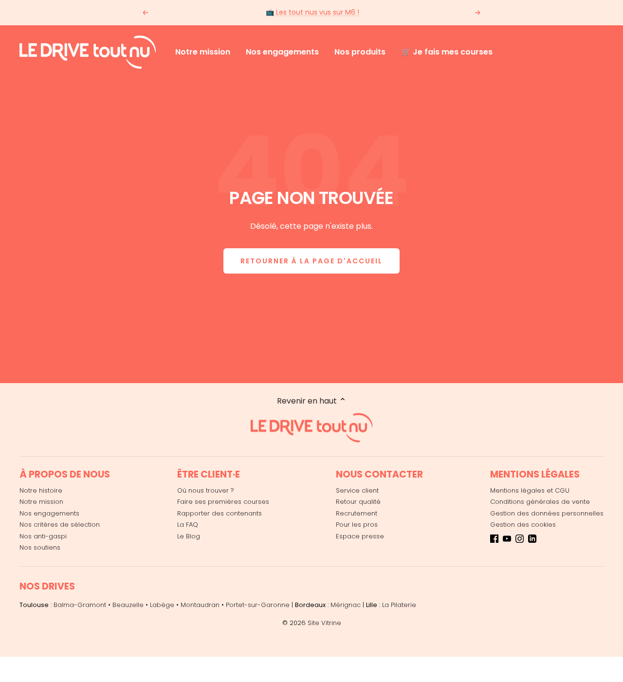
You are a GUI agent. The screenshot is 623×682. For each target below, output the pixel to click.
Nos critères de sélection (59, 524)
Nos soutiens (39, 547)
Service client (357, 490)
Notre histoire (40, 490)
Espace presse (360, 536)
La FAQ (187, 524)
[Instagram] (519, 540)
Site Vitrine (324, 622)
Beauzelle (128, 604)
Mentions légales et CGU (529, 490)
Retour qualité (358, 501)
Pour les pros (357, 524)
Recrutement (356, 513)
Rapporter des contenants (219, 513)
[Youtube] (507, 540)
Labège (162, 604)
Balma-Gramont (80, 604)
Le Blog (188, 536)
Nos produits (359, 51)
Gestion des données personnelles (547, 513)
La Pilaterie (399, 604)
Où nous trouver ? (205, 490)
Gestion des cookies (523, 524)
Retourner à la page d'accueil (311, 261)
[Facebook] (494, 540)
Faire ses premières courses (223, 501)
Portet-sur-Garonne (258, 604)
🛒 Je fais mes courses (447, 51)
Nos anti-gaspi (43, 536)
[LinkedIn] (532, 540)
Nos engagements (282, 51)
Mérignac (345, 604)
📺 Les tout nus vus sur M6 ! (312, 12)
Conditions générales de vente (540, 501)
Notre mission (202, 51)
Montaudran (200, 604)
